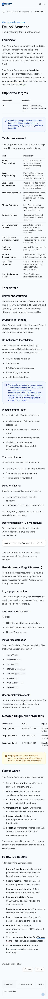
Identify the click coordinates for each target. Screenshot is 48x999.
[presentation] (24, 543)
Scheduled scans (14, 949)
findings (21, 84)
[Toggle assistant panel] (45, 4)
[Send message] (43, 994)
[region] (24, 735)
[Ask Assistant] (42, 543)
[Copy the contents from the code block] (38, 543)
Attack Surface (14, 81)
